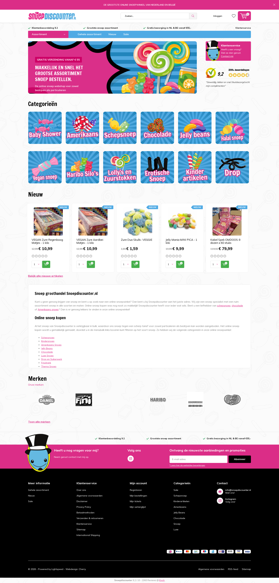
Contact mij (227, 56)
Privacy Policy (84, 506)
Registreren (136, 490)
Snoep (177, 523)
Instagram (131, 459)
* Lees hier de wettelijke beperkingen (187, 465)
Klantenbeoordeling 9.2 (45, 27)
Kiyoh (162, 580)
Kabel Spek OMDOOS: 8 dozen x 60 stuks (225, 241)
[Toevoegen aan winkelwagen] (46, 264)
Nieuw (112, 34)
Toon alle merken (39, 421)
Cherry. (82, 569)
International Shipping (88, 535)
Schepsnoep (180, 495)
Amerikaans (180, 506)
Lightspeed (57, 569)
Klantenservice (243, 27)
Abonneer (240, 459)
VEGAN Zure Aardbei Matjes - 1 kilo (89, 241)
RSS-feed (233, 569)
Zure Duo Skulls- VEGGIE (136, 239)
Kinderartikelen (181, 501)
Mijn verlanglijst (138, 506)
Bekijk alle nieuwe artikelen (45, 275)
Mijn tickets (135, 501)
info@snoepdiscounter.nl (238, 490)
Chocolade (179, 518)
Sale (126, 34)
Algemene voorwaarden (90, 495)
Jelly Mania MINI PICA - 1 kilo (181, 241)
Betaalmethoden (85, 512)
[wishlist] (234, 16)
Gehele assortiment (89, 34)
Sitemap (81, 529)
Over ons (81, 490)
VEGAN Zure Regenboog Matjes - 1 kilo (47, 241)
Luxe (176, 529)
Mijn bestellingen (138, 495)
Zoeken (193, 16)
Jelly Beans (179, 512)
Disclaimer (82, 501)
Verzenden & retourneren (90, 518)
